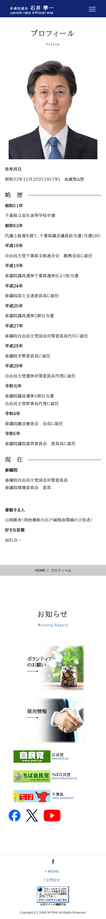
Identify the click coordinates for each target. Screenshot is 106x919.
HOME (40, 570)
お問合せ (52, 880)
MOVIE (53, 871)
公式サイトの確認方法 (53, 904)
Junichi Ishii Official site (32, 10)
